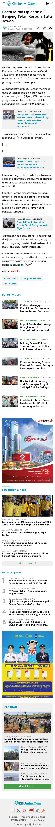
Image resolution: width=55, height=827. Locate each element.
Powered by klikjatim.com (27, 824)
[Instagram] (24, 810)
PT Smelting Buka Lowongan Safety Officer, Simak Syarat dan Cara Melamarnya (25, 554)
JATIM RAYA (26, 301)
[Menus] (3, 3)
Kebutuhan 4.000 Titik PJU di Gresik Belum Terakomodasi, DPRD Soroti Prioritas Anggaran (28, 582)
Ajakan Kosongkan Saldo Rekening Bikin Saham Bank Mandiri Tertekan (30, 602)
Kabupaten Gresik (31, 278)
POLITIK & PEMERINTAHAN (32, 320)
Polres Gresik (11, 278)
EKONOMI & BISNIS (29, 339)
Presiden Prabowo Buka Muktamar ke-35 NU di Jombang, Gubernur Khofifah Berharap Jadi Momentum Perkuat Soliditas (34, 408)
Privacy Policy (36, 820)
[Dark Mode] (47, 3)
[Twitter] (18, 810)
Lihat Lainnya (26, 563)
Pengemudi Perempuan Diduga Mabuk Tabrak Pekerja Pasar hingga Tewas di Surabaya (29, 613)
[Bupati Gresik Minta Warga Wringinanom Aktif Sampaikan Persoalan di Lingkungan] (10, 326)
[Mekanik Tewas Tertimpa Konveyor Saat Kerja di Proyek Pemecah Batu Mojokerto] (27, 722)
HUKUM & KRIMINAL (29, 377)
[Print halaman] (50, 28)
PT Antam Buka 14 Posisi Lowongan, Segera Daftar (25, 533)
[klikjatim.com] (20, 3)
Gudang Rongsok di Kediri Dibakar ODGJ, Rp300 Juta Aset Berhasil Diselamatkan (35, 767)
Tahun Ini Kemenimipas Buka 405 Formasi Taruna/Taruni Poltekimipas (24, 544)
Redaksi (15, 271)
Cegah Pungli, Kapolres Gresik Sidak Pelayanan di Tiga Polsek (32, 225)
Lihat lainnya (26, 786)
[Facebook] (12, 810)
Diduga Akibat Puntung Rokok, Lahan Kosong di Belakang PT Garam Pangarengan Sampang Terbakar (34, 750)
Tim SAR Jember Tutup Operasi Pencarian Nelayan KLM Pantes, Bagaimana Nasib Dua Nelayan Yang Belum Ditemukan (36, 777)
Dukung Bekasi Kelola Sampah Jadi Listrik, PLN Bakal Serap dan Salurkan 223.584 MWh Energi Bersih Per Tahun (36, 349)
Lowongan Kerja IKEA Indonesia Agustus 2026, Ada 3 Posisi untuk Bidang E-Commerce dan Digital (26, 523)
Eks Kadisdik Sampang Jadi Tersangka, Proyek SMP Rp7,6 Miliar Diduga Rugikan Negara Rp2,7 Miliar (34, 387)
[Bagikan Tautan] (38, 28)
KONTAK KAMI (18, 820)
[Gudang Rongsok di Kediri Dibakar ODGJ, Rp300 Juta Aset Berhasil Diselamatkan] (11, 766)
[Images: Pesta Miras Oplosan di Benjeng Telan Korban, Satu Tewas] (27, 46)
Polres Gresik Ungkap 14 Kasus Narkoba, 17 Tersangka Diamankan (31, 164)
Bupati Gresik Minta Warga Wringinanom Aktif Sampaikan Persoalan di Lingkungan (36, 329)
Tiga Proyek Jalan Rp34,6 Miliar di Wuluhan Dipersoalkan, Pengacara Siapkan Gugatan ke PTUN (27, 623)
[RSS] (43, 810)
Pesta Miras (10, 283)
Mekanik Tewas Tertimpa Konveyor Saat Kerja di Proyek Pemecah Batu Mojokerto (26, 740)
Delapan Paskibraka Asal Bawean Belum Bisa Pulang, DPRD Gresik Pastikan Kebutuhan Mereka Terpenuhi (33, 120)
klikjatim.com (14, 26)
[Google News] (37, 810)
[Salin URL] (44, 28)
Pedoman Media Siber (33, 816)
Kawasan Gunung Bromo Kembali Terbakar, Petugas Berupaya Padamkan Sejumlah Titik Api (36, 367)
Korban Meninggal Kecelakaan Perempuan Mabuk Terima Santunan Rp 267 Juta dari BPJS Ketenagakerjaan (34, 311)
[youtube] (31, 810)
